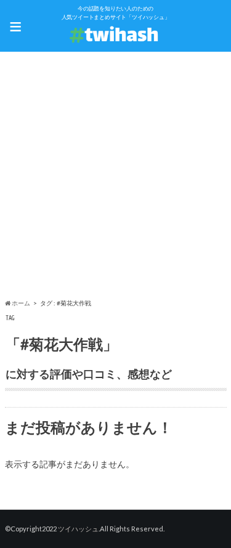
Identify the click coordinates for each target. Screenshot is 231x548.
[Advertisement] (115, 177)
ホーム (20, 303)
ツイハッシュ (78, 529)
